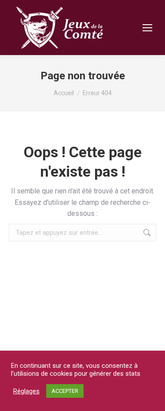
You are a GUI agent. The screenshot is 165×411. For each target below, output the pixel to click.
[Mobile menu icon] (147, 28)
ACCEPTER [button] (64, 391)
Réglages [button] (26, 391)
